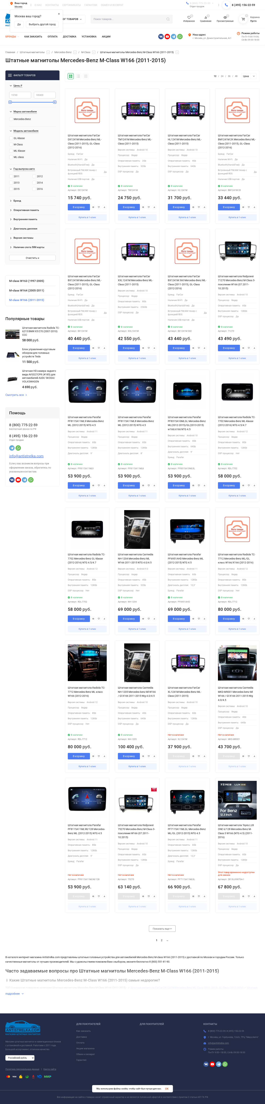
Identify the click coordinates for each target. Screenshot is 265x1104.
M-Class (85, 52)
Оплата (80, 1042)
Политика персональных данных (22, 1069)
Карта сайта (49, 1069)
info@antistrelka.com (26, 456)
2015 (16, 189)
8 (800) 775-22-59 (200, 3)
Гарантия (81, 1060)
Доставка (81, 1037)
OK (167, 1088)
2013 (16, 182)
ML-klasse (19, 150)
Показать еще (161, 928)
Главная (10, 52)
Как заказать (83, 1031)
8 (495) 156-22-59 (243, 5)
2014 (40, 182)
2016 (40, 189)
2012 (40, 176)
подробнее (12, 993)
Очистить (32, 258)
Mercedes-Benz (63, 52)
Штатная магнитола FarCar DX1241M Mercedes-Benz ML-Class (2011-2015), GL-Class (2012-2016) (187, 987)
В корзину (79, 207)
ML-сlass (19, 157)
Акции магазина (85, 1048)
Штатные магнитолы (32, 52)
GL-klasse (19, 138)
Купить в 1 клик (87, 217)
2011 (16, 176)
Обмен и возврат (85, 1054)
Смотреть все (14, 395)
